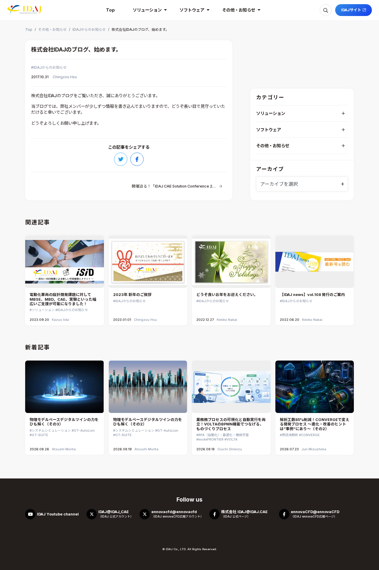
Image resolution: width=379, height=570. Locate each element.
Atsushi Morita (64, 449)
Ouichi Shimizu (229, 449)
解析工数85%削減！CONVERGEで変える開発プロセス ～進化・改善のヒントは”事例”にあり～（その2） (314, 424)
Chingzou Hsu (65, 77)
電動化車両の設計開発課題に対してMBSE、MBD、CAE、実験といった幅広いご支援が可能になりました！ (63, 299)
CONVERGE (310, 435)
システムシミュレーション (51, 430)
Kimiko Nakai (227, 320)
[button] (147, 10)
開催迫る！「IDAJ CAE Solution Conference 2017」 (174, 186)
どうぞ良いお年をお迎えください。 (227, 294)
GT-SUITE (40, 435)
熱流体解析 (290, 435)
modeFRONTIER (211, 439)
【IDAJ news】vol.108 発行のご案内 (312, 294)
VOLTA (232, 439)
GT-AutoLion (84, 430)
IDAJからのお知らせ (50, 67)
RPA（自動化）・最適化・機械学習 (223, 435)
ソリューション (43, 310)
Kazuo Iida (60, 320)
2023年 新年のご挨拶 (132, 294)
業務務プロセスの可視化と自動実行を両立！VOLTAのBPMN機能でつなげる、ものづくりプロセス (231, 424)
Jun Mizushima (313, 449)
